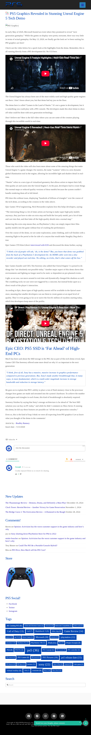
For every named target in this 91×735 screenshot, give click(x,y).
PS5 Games (23, 657)
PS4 (9, 650)
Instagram (13, 611)
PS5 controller (74, 650)
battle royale (78, 625)
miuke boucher (11, 538)
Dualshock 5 (42, 631)
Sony (8, 724)
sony (44, 664)
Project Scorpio (73, 643)
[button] (83, 5)
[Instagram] (45, 716)
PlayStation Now (23, 642)
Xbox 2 (47, 670)
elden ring (56, 631)
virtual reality (14, 670)
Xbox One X (56, 670)
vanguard (68, 664)
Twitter (12, 607)
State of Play (57, 664)
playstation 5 (10, 642)
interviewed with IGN (40, 245)
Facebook (13, 604)
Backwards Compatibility (63, 625)
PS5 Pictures (50, 657)
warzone (36, 670)
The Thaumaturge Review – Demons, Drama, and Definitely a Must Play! (35, 503)
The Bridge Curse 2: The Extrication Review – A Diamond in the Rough (35, 512)
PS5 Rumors (10, 664)
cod (29, 631)
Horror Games (28, 637)
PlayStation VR (38, 643)
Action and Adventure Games (34, 625)
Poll (52, 643)
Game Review (73, 631)
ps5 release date (71, 657)
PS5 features (10, 657)
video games (78, 664)
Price (61, 642)
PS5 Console (60, 650)
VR (26, 670)
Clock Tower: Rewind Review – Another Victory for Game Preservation (35, 507)
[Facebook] (28, 716)
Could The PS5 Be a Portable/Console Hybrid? (37, 545)
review (31, 664)
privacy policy (42, 726)
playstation (68, 637)
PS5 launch (36, 657)
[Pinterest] (54, 716)
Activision (49, 625)
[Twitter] (37, 716)
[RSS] (62, 716)
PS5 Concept (48, 650)
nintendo (54, 637)
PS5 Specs (21, 664)
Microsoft (42, 637)
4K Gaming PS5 (14, 626)
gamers (9, 637)
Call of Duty (15, 631)
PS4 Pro (19, 650)
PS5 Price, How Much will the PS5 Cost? (29, 550)
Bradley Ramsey (23, 423)
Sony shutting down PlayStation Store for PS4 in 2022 (33, 534)
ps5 (33, 650)
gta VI (17, 637)
